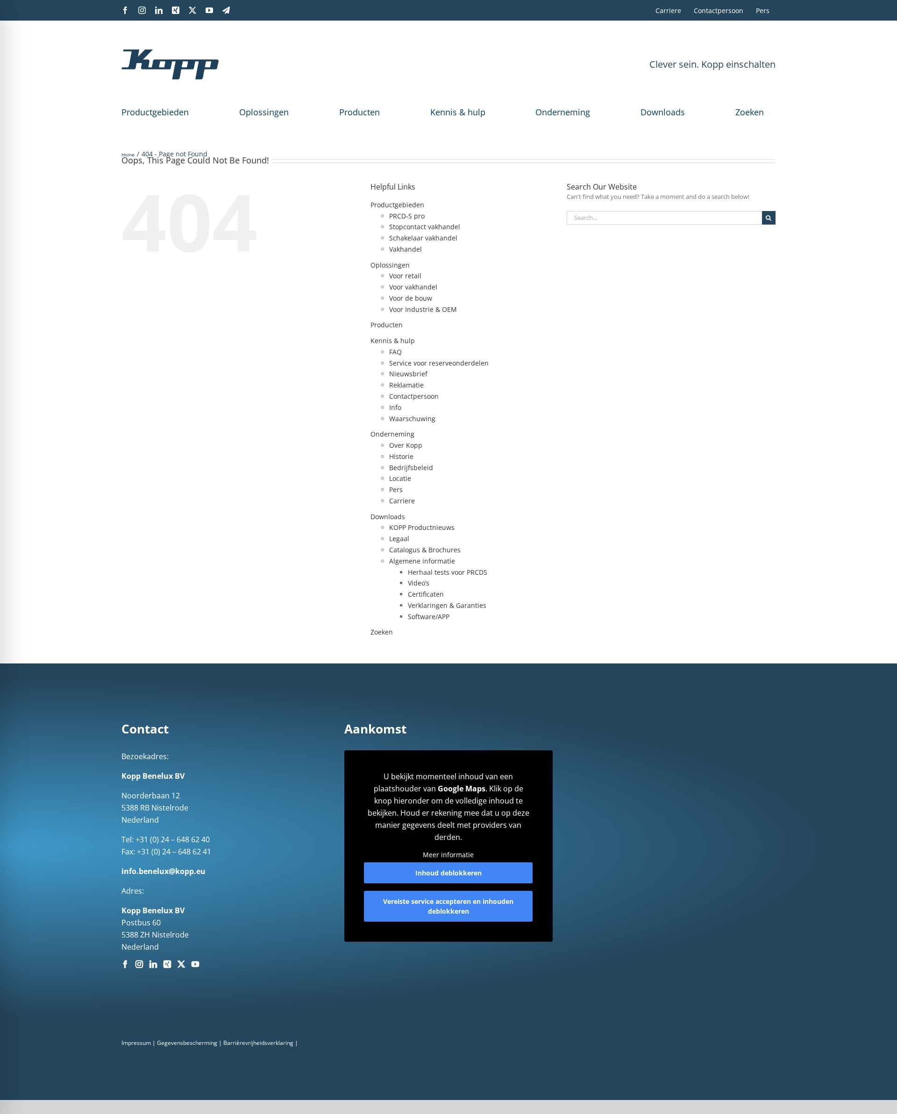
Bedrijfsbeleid (411, 467)
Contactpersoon (414, 396)
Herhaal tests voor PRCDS (447, 572)
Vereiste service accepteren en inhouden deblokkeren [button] (448, 906)
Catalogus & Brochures (425, 549)
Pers (396, 489)
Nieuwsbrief (408, 373)
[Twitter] (181, 964)
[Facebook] (125, 964)
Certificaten (426, 594)
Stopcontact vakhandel (424, 226)
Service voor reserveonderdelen (439, 363)
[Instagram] (139, 964)
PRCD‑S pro (407, 216)
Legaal (399, 538)
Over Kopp (405, 445)
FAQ (395, 351)
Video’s (418, 582)
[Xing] (167, 964)
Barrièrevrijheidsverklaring (258, 1043)
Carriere (402, 500)
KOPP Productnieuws (422, 527)
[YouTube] (195, 964)
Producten (359, 112)
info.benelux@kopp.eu (163, 871)
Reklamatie (406, 385)
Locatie (400, 478)
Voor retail (405, 275)
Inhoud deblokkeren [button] (448, 872)
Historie (401, 456)
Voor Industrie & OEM (423, 309)
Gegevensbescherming (187, 1043)
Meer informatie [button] (448, 855)
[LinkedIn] (153, 964)
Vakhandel (405, 249)
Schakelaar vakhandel (423, 237)
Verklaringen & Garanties (447, 605)
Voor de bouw (410, 298)
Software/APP (428, 616)
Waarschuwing (412, 418)
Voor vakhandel (413, 286)
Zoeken (749, 112)
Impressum (136, 1043)
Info (395, 407)
